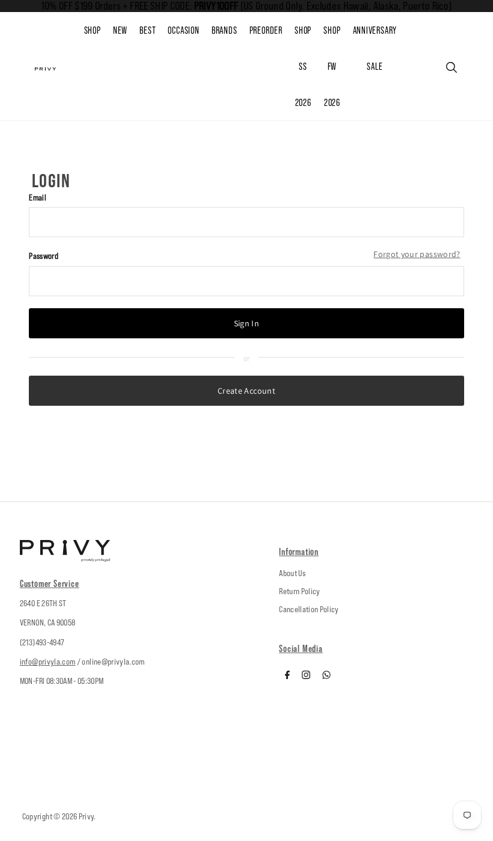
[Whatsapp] (326, 676)
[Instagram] (306, 676)
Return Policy (299, 591)
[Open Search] (451, 67)
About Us (292, 573)
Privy (86, 816)
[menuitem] (126, 31)
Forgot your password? (416, 254)
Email (37, 197)
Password (43, 256)
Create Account (246, 390)
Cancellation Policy (309, 609)
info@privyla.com (48, 661)
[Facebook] (287, 676)
